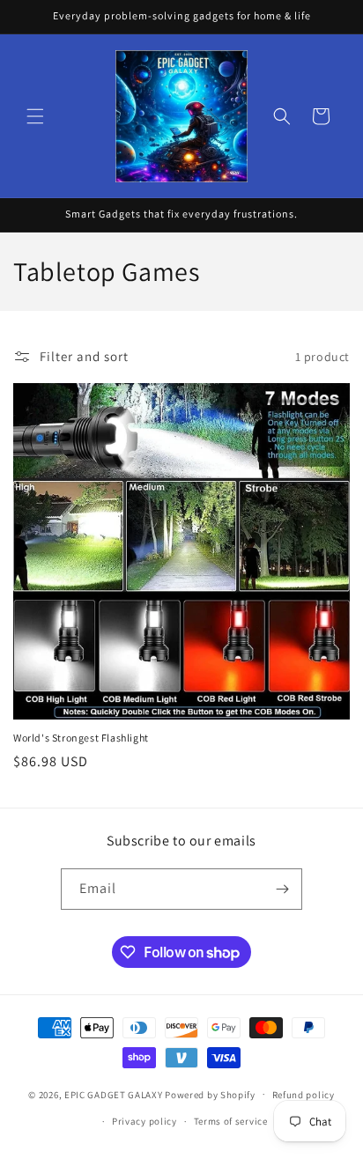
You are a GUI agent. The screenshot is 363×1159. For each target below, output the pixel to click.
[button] (35, 116)
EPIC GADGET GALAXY (113, 1094)
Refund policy (303, 1095)
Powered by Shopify (210, 1094)
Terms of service (231, 1121)
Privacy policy (144, 1121)
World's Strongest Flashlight (81, 737)
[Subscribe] (282, 889)
